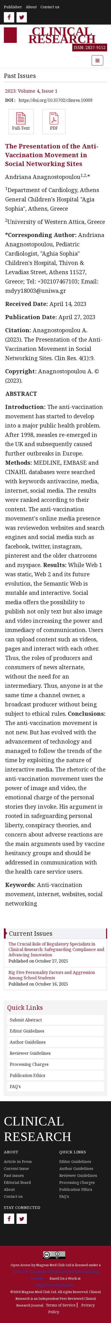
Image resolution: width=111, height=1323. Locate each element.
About (31, 6)
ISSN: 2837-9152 (90, 47)
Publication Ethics (27, 1075)
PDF (54, 128)
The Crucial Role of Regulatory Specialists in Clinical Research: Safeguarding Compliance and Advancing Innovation (56, 949)
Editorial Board (17, 1182)
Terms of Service (61, 1305)
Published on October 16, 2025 (38, 984)
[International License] (54, 1254)
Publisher (13, 6)
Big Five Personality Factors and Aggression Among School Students (52, 975)
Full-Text (21, 128)
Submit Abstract (26, 1020)
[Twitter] (22, 17)
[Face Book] (9, 17)
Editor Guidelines (27, 1031)
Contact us (50, 6)
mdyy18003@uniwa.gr (35, 290)
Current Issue (16, 1168)
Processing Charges (29, 1064)
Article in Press (18, 1161)
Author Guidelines (28, 1042)
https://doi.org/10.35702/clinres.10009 (55, 100)
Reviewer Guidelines (30, 1053)
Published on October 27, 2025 (38, 961)
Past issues (14, 1175)
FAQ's (15, 1086)
